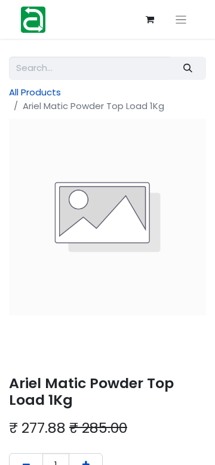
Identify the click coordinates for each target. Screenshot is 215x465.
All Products (35, 92)
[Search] (188, 68)
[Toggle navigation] (181, 19)
